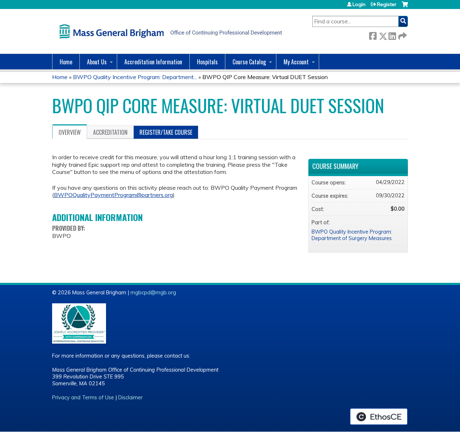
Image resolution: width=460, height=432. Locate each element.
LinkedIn (392, 35)
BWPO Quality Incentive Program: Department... (135, 77)
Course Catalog (249, 62)
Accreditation (110, 132)
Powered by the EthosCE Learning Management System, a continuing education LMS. (379, 416)
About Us (97, 62)
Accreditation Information (153, 62)
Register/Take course (165, 132)
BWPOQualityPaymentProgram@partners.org (113, 194)
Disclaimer (130, 397)
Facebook (372, 35)
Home (66, 62)
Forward (401, 35)
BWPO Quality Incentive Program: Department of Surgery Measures (352, 235)
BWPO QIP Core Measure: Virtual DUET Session (265, 77)
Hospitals (207, 62)
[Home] (169, 31)
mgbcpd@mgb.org (153, 292)
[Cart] (405, 7)
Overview (70, 132)
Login (359, 4)
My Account (296, 62)
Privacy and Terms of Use (83, 397)
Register (386, 4)
